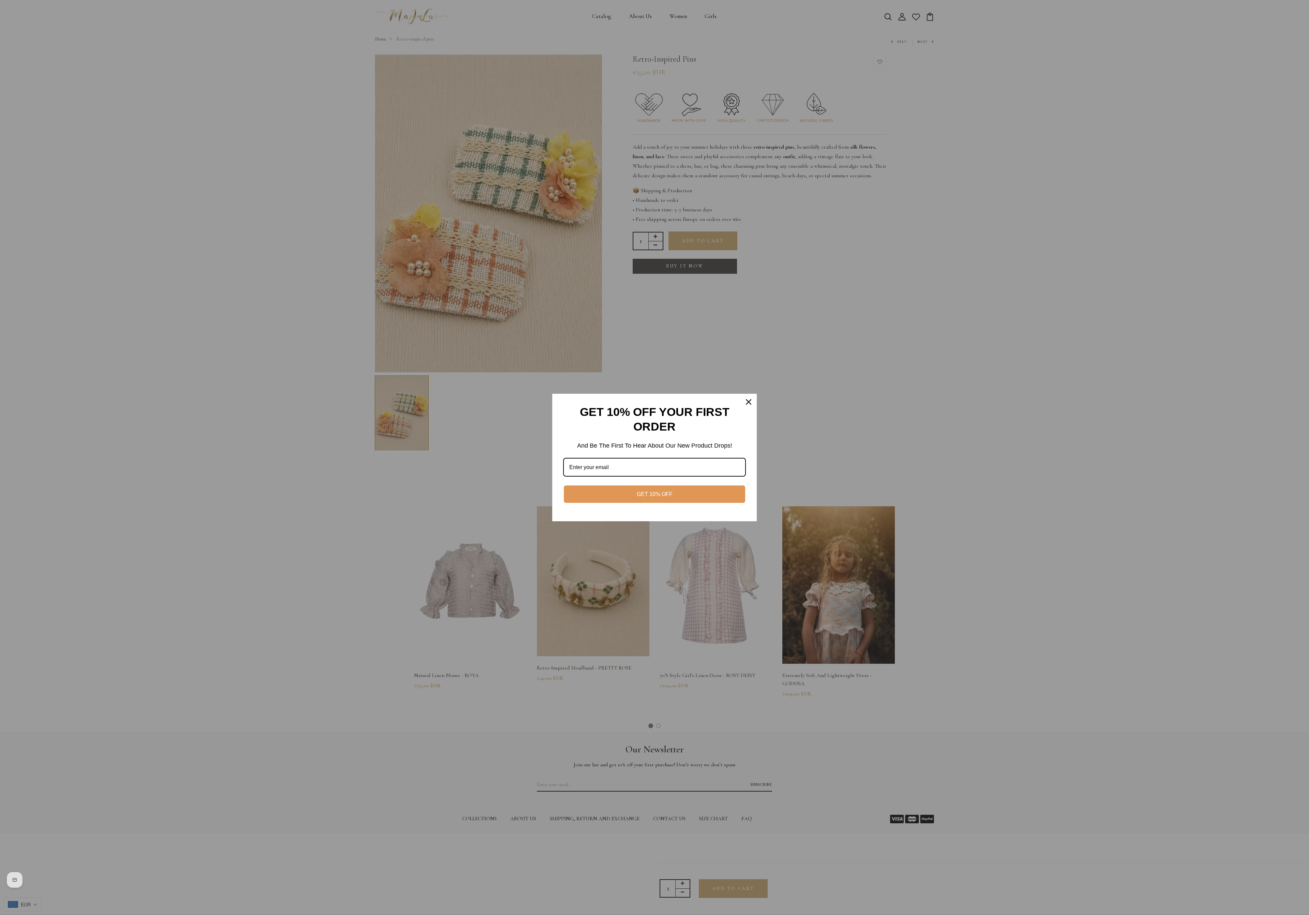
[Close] (748, 402)
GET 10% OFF (655, 494)
